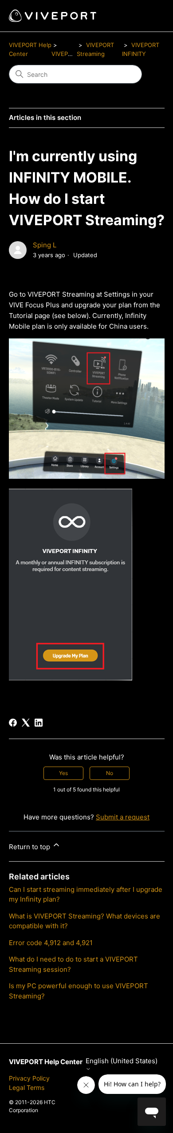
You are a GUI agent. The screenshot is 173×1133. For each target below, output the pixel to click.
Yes (63, 773)
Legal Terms (26, 1087)
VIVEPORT (65, 53)
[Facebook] (13, 723)
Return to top (30, 847)
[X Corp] (26, 723)
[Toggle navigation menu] (149, 16)
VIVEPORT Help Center (46, 1061)
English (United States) (121, 1061)
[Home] (52, 15)
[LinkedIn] (39, 723)
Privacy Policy (29, 1078)
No (109, 773)
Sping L (44, 245)
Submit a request (122, 817)
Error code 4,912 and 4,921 (51, 942)
